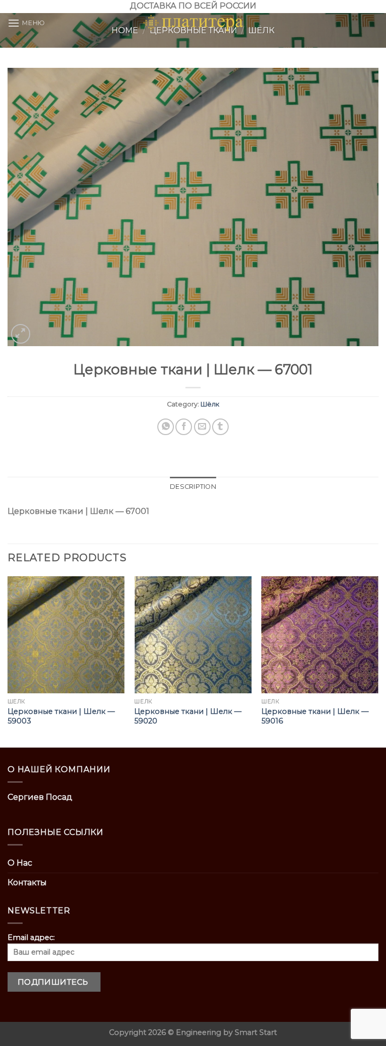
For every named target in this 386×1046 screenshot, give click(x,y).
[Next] (377, 661)
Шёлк (210, 404)
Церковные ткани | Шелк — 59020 (187, 716)
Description (193, 486)
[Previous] (8, 661)
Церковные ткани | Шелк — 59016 (314, 716)
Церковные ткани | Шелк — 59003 (61, 716)
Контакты (27, 882)
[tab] (193, 487)
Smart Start (256, 1032)
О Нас (20, 863)
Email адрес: (31, 937)
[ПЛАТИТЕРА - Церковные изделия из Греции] (193, 23)
